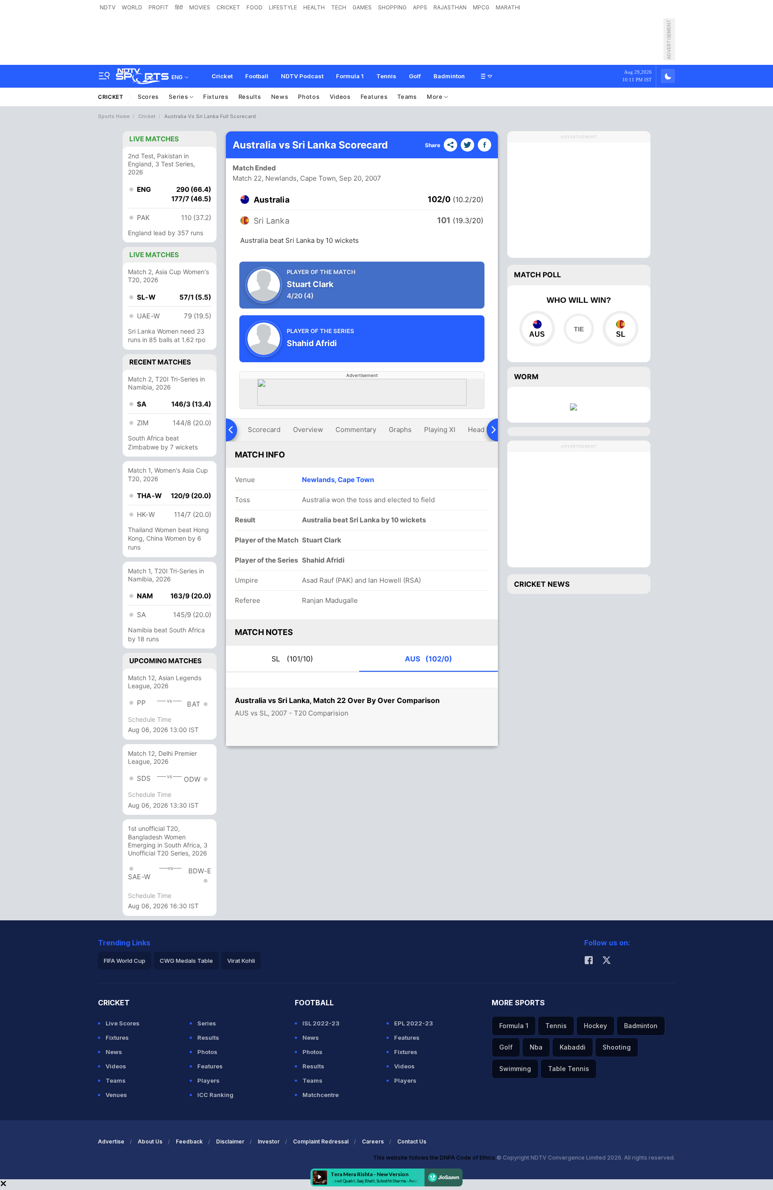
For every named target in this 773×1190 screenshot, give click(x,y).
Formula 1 (350, 76)
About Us (150, 1141)
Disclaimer (230, 1141)
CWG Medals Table (186, 960)
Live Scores (123, 1023)
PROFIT (159, 7)
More (436, 96)
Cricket (222, 76)
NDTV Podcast (302, 76)
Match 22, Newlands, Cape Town (284, 178)
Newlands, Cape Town (338, 479)
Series (179, 96)
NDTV (107, 7)
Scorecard (264, 429)
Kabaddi (573, 1047)
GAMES (362, 7)
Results (249, 96)
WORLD (132, 7)
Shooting (617, 1047)
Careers (373, 1141)
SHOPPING (392, 7)
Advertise (111, 1141)
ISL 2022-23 (321, 1023)
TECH (338, 7)
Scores (148, 96)
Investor (269, 1141)
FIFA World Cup (124, 960)
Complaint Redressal (320, 1141)
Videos (340, 96)
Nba (536, 1047)
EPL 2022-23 (413, 1023)
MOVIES (199, 7)
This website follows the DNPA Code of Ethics (435, 1157)
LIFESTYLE (283, 7)
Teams (407, 96)
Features (374, 96)
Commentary (356, 429)
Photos (308, 96)
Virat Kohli (241, 960)
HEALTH (314, 7)
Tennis (386, 76)
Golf (415, 76)
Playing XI (439, 429)
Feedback (189, 1141)
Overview (308, 429)
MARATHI (508, 7)
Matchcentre (320, 1094)
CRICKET (228, 7)
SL (292, 658)
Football (256, 76)
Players (208, 1080)
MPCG (481, 7)
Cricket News (541, 584)
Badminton (449, 76)
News (280, 96)
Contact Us (411, 1141)
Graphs (400, 429)
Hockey (595, 1025)
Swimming (515, 1068)
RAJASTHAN (450, 7)
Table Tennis (568, 1068)
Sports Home (114, 116)
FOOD (254, 7)
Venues (116, 1094)
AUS (428, 658)
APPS (420, 7)
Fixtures (216, 96)
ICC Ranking (215, 1094)
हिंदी (179, 7)
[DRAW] (578, 329)
